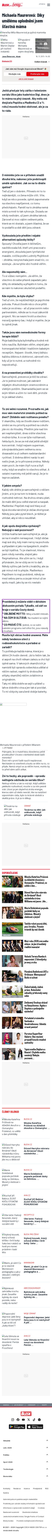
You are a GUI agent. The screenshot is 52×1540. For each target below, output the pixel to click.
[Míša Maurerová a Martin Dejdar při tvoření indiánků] (9, 51)
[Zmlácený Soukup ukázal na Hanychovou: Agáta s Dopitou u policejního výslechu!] (12, 1007)
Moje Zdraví (29, 1313)
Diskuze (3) (7, 61)
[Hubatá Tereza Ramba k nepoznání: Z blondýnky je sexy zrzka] (12, 961)
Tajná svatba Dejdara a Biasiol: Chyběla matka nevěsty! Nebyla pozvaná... (34, 1053)
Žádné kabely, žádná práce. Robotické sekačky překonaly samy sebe (35, 991)
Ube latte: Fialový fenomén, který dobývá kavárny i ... (36, 1221)
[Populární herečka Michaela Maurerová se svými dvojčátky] (26, 51)
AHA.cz (27, 1195)
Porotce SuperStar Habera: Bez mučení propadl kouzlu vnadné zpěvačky (35, 1038)
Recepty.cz (29, 1214)
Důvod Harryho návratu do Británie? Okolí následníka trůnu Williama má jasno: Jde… (35, 897)
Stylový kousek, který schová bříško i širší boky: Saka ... (35, 1241)
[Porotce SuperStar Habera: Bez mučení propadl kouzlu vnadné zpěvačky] (12, 1038)
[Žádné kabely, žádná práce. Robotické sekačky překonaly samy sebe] (12, 992)
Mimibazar (29, 1262)
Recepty (44, 1405)
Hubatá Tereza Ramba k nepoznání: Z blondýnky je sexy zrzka (35, 959)
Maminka (6, 1405)
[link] (12, 1420)
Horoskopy (31, 1405)
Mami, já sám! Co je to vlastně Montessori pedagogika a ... (35, 1269)
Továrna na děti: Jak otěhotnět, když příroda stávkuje (34, 812)
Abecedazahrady (32, 1288)
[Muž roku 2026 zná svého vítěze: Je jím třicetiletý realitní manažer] (12, 946)
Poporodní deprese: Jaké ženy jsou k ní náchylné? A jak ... (37, 1320)
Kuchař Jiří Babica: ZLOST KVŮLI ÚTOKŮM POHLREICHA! (35, 1202)
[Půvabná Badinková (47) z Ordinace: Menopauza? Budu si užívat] (12, 976)
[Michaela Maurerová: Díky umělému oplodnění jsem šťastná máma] (26, 35)
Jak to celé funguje (26, 79)
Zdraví (27, 806)
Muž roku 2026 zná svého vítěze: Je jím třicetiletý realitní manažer (36, 944)
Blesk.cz (28, 1119)
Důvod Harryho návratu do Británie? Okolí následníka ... (36, 1151)
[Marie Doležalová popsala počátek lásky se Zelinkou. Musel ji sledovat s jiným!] (12, 913)
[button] (48, 4)
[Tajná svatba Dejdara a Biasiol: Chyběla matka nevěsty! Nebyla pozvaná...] (12, 1054)
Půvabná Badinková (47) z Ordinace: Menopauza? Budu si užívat (36, 974)
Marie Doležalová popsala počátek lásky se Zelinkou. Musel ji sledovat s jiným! (36, 912)
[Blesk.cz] (26, 1414)
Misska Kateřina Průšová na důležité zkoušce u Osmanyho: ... (37, 1126)
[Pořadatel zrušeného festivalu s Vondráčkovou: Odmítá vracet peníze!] (12, 1023)
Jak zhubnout (18, 1405)
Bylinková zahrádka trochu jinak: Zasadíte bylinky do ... (35, 1295)
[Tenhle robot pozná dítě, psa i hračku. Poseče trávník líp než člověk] (12, 929)
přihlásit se (42, 4)
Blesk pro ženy (31, 1234)
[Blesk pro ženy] (12, 6)
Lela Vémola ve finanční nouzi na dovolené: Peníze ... (36, 1342)
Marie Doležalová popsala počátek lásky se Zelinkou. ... (35, 1176)
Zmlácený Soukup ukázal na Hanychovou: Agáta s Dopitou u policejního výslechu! (35, 1007)
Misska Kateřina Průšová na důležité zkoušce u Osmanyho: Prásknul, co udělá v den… (36, 881)
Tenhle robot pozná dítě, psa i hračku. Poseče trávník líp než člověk (35, 926)
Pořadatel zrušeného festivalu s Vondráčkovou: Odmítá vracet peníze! (35, 1022)
